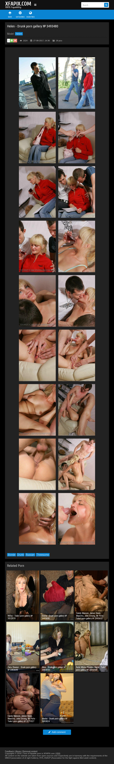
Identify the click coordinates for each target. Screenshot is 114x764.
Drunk (20, 554)
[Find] (106, 5)
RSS (58, 753)
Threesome (43, 554)
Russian (30, 554)
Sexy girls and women (19, 5)
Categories (20, 17)
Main (10, 17)
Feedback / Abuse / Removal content (21, 751)
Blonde (11, 554)
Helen (19, 33)
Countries (30, 17)
